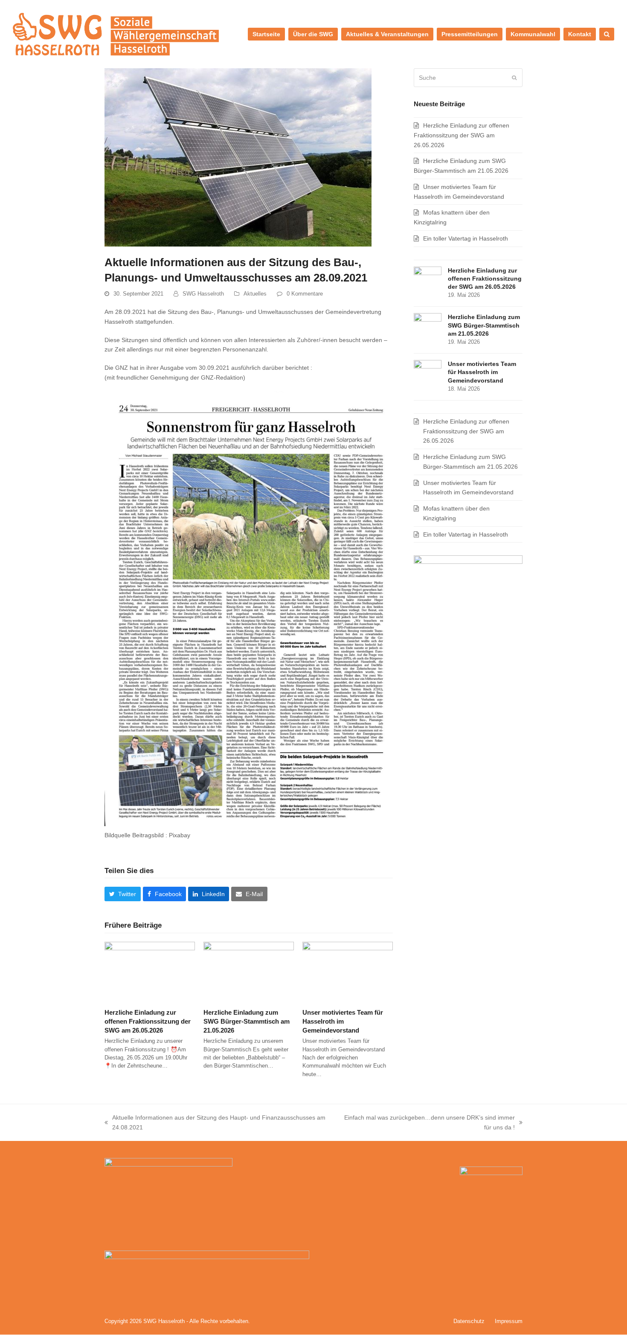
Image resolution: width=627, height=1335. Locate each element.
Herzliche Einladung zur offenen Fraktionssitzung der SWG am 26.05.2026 (147, 1021)
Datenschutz (469, 1321)
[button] (607, 34)
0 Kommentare (305, 293)
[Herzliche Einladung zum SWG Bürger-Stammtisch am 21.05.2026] (248, 971)
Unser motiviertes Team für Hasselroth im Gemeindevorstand (342, 1021)
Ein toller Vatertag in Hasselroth (465, 238)
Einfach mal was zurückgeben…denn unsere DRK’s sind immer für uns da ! (426, 1123)
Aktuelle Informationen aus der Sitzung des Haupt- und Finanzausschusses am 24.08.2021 (214, 1123)
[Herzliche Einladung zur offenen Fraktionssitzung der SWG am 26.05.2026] (149, 971)
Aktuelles (255, 293)
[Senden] (514, 77)
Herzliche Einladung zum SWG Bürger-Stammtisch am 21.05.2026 (246, 1021)
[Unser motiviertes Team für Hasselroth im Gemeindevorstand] (347, 971)
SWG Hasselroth (203, 293)
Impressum (508, 1321)
